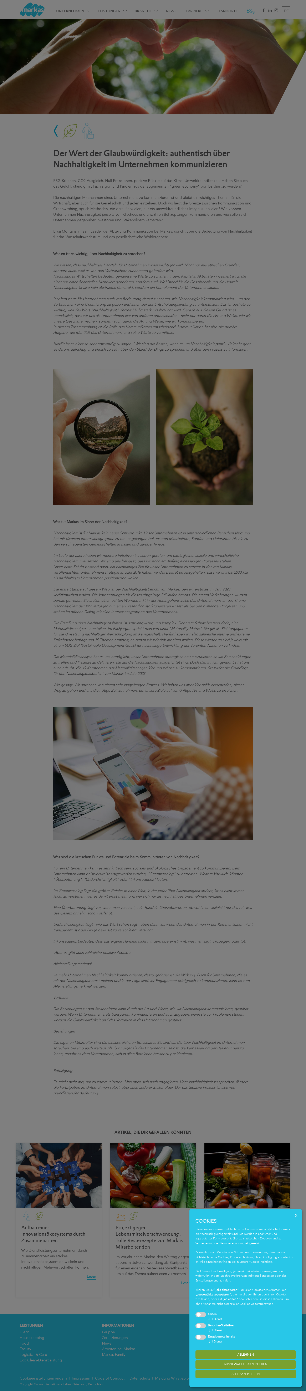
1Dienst (215, 1319)
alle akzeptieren (245, 1374)
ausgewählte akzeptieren (245, 1364)
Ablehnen (245, 1354)
